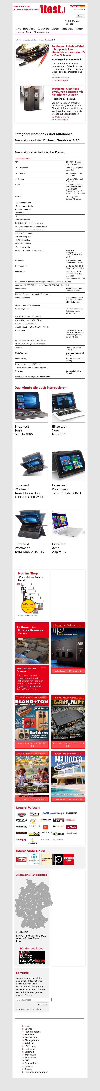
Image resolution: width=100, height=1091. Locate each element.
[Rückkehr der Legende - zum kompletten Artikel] (33, 104)
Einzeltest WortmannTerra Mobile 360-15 (29, 548)
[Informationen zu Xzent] (45, 841)
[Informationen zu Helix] (21, 827)
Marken (55, 28)
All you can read (42, 32)
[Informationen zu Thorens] (21, 841)
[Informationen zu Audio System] (34, 814)
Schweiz (23, 932)
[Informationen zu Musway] (21, 834)
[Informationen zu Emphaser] (21, 821)
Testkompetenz (32, 1031)
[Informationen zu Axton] (47, 814)
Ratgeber (19, 32)
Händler (79, 28)
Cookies (29, 1066)
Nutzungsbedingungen (36, 1072)
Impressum (30, 1054)
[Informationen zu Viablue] (32, 841)
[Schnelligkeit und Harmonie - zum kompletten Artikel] (33, 64)
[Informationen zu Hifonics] (34, 827)
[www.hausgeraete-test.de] (34, 867)
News (18, 28)
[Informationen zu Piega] (47, 834)
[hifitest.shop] (68, 867)
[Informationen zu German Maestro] (58, 821)
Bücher (28, 1028)
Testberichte (29, 28)
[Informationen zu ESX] (32, 821)
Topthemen (30, 1049)
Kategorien (67, 28)
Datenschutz (31, 1063)
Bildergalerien (32, 1040)
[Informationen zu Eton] (45, 821)
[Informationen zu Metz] (71, 827)
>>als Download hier (28, 615)
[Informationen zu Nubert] (34, 834)
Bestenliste (43, 28)
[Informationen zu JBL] (45, 827)
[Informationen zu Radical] (58, 834)
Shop (29, 32)
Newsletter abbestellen (29, 1009)
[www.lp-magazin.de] (57, 867)
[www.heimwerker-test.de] (46, 867)
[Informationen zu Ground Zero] (70, 821)
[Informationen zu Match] (58, 827)
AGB (27, 1060)
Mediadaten (31, 1057)
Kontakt (29, 1069)
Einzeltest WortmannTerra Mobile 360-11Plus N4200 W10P (29, 491)
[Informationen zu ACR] (21, 814)
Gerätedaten (31, 1037)
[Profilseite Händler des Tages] (32, 963)
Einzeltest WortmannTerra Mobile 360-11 (66, 489)
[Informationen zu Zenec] (58, 841)
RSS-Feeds (30, 1046)
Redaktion (30, 1034)
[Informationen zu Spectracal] (71, 834)
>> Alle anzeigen (60, 80)
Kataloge (29, 1043)
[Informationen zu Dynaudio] (71, 814)
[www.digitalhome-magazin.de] (21, 867)
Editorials (29, 1051)
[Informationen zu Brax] (58, 814)
